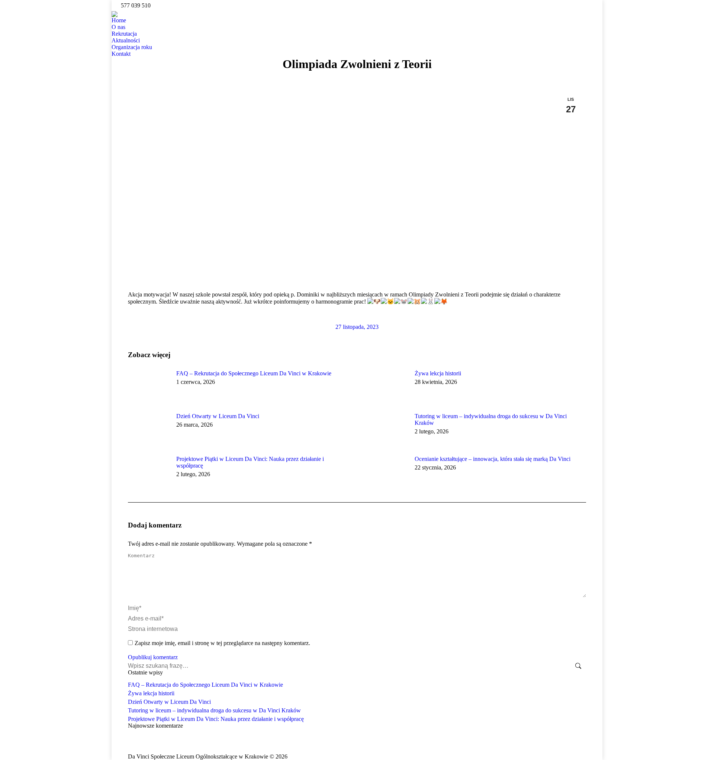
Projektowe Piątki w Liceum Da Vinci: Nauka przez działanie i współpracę (250, 462)
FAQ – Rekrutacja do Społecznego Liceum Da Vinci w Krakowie (253, 373)
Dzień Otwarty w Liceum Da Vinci (217, 416)
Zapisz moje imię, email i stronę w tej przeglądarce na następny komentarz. (222, 643)
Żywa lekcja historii (438, 373)
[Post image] (148, 387)
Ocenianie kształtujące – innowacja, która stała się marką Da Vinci (492, 459)
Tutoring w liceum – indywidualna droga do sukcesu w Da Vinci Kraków (491, 419)
